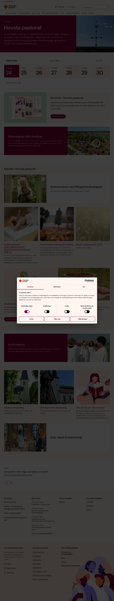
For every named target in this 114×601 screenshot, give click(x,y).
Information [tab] (57, 287)
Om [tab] (84, 287)
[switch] (47, 311)
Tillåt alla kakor (82, 319)
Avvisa (31, 319)
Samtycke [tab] (30, 287)
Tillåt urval (57, 319)
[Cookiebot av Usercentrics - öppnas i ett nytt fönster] (87, 281)
